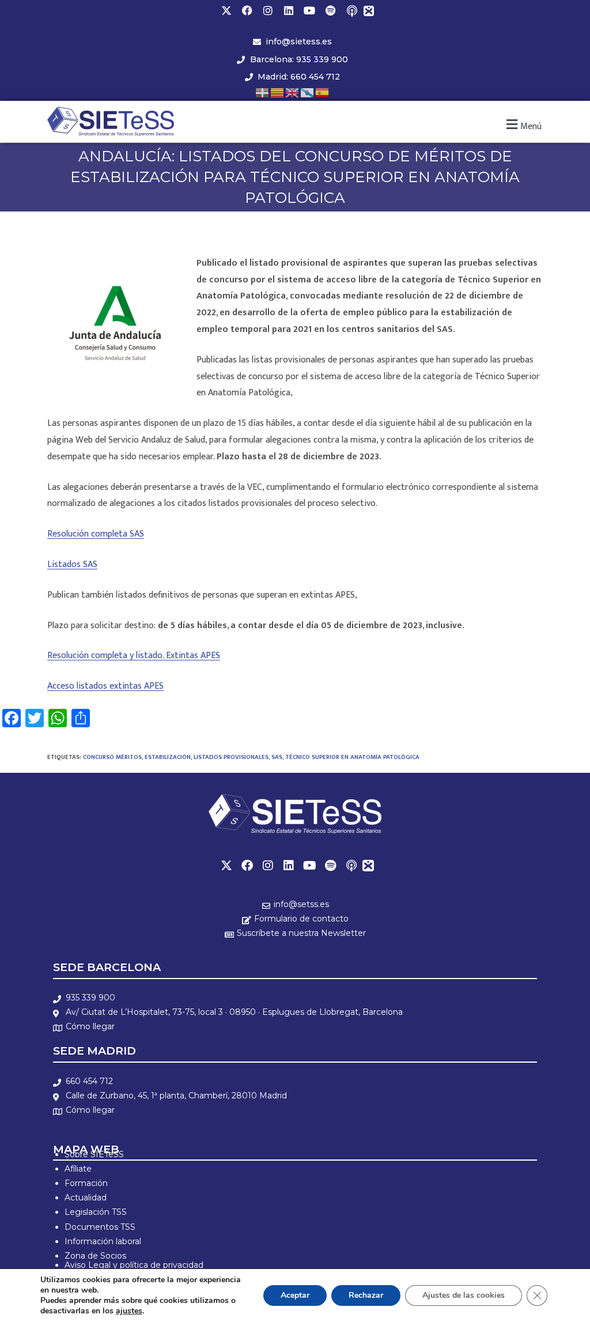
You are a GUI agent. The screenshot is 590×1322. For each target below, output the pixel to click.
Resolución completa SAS (95, 534)
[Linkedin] (288, 10)
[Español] (322, 92)
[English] (292, 92)
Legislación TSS (96, 1212)
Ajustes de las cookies (463, 1295)
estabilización (168, 757)
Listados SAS (72, 564)
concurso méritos (112, 757)
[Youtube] (309, 10)
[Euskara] (262, 92)
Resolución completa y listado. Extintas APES (133, 655)
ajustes (129, 1311)
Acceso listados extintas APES (105, 686)
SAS (276, 757)
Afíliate (78, 1169)
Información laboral (103, 1241)
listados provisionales (231, 757)
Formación (86, 1183)
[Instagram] (268, 10)
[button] (522, 125)
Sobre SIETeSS (94, 1154)
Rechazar (366, 1295)
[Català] (277, 92)
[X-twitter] (226, 10)
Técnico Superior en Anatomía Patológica (352, 757)
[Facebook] (247, 10)
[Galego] (307, 92)
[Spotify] (330, 10)
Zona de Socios (95, 1256)
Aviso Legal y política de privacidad (134, 1265)
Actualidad (86, 1197)
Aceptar (295, 1295)
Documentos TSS (100, 1227)
